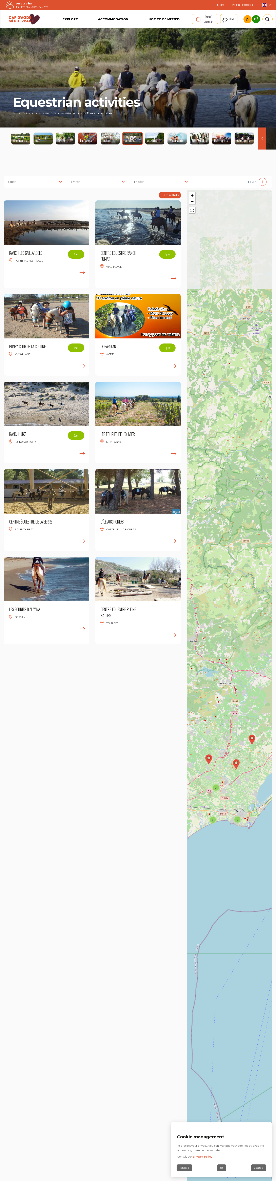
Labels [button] (139, 182)
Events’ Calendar (208, 19)
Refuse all (184, 1167)
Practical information (242, 4)
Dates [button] (75, 182)
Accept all (258, 1167)
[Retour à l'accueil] (24, 19)
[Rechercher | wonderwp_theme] (266, 19)
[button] (234, 182)
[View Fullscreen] (192, 210)
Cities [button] (12, 182)
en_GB (266, 5)
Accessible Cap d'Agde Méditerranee (247, 19)
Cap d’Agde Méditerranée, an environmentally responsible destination (256, 19)
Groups (220, 4)
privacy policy (202, 1156)
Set (221, 1167)
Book (232, 19)
